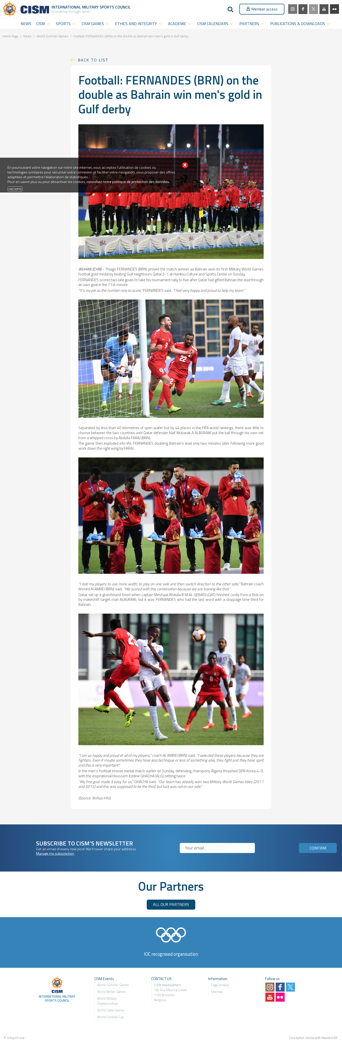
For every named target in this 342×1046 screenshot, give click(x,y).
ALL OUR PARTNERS (171, 904)
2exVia (309, 1037)
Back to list (93, 60)
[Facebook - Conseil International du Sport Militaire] (302, 9)
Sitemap (217, 991)
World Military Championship (107, 1001)
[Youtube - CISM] (323, 9)
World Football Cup (110, 1016)
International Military (76, 7)
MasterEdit (329, 1037)
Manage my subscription (55, 853)
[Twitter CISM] (313, 9)
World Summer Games (52, 36)
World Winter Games (111, 991)
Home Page (10, 36)
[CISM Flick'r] (334, 9)
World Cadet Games (110, 1010)
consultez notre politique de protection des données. (128, 181)
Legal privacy (220, 984)
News (27, 36)
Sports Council (115, 7)
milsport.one (16, 1037)
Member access (264, 9)
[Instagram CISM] (292, 9)
